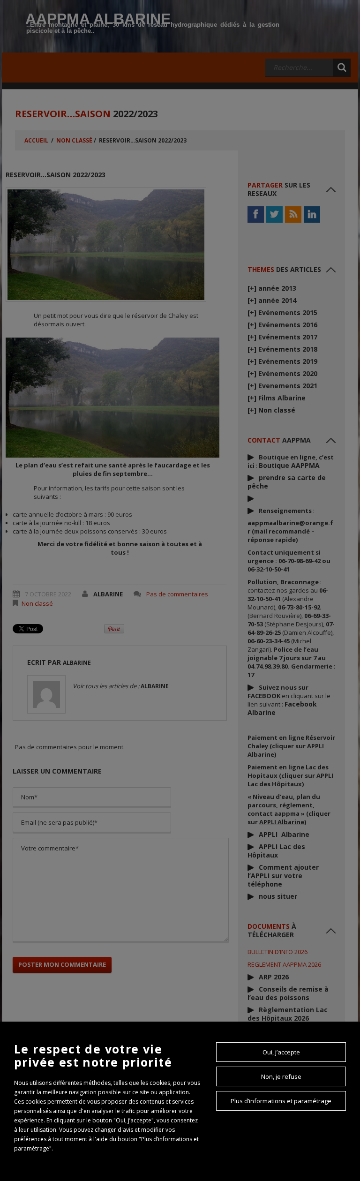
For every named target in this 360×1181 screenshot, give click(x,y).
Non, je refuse (281, 1076)
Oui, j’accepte (281, 1052)
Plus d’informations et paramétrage (281, 1101)
